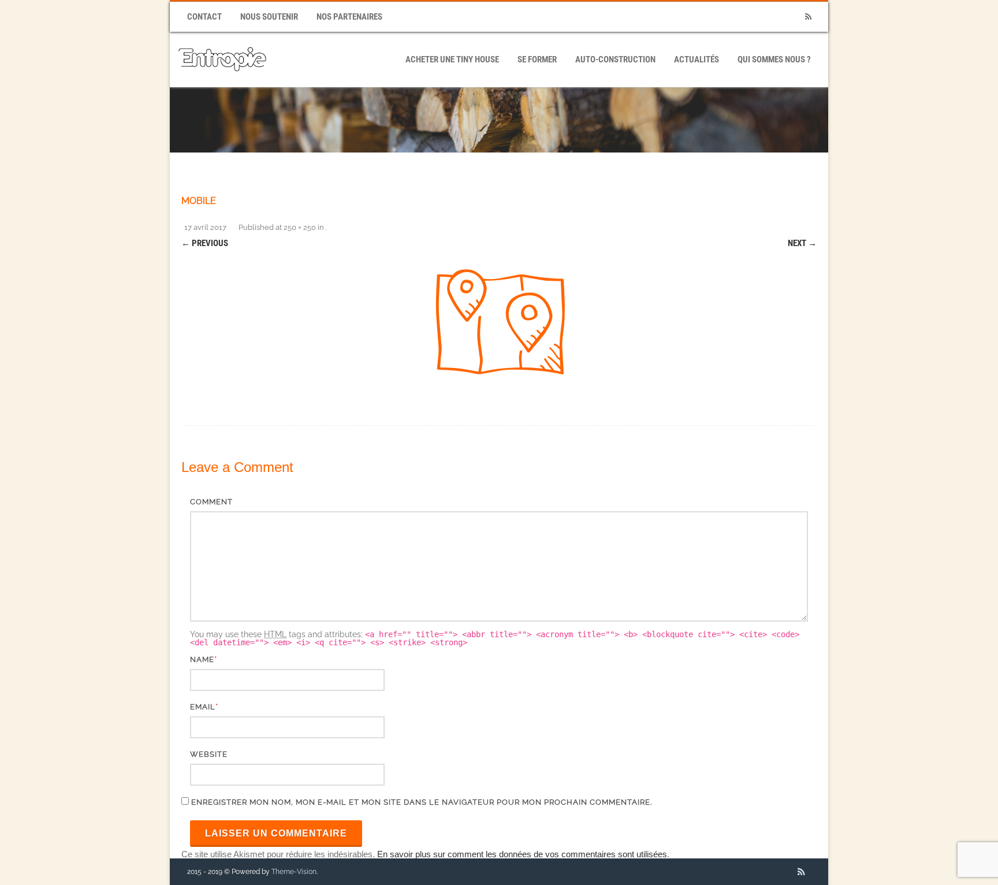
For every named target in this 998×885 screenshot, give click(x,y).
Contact (204, 17)
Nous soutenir (269, 17)
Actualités (696, 59)
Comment (211, 501)
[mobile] (499, 324)
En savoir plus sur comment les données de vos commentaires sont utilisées (522, 854)
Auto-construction (615, 59)
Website (209, 754)
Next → (802, 243)
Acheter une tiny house (452, 59)
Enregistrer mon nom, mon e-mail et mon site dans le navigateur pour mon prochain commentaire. (421, 802)
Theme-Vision (293, 872)
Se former (537, 59)
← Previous (204, 243)
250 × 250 (300, 227)
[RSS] (808, 17)
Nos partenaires (349, 17)
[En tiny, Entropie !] (222, 83)
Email (202, 707)
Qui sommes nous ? (774, 59)
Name (202, 659)
